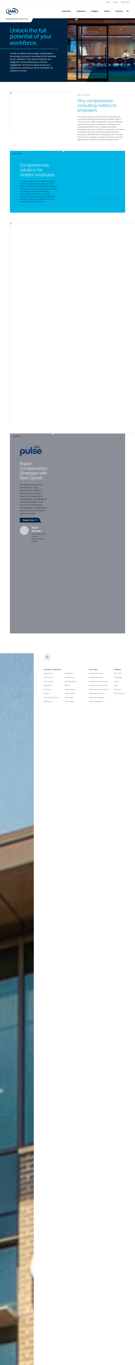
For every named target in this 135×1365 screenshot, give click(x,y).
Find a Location (119, 693)
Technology (69, 701)
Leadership (118, 677)
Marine (67, 685)
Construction (48, 677)
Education (47, 689)
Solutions (81, 11)
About (107, 11)
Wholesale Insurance (96, 693)
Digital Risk (48, 685)
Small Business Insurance (98, 681)
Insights (94, 11)
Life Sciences (69, 677)
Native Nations (70, 689)
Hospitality (69, 673)
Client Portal (125, 2)
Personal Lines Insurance (98, 685)
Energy (46, 693)
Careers (119, 11)
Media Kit (117, 689)
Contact (115, 2)
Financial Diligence (96, 701)
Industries (66, 11)
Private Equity (70, 693)
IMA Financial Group (12, 11)
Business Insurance (96, 673)
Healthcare (48, 701)
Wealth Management (96, 697)
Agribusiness (48, 673)
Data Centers (48, 681)
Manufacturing (70, 681)
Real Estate (69, 697)
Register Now (28, 520)
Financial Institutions (51, 697)
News (108, 2)
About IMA (118, 673)
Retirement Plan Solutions (98, 689)
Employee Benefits (96, 677)
